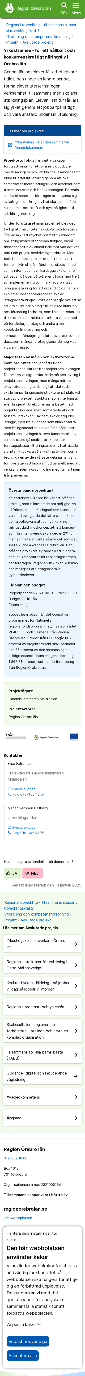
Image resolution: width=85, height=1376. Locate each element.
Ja (14, 873)
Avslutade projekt (37, 42)
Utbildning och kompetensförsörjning (38, 36)
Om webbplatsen (18, 1218)
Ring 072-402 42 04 (26, 794)
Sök (64, 8)
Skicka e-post (21, 789)
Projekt (12, 42)
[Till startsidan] (28, 8)
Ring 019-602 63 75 (26, 833)
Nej (34, 873)
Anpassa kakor (21, 1324)
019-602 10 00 (15, 1158)
